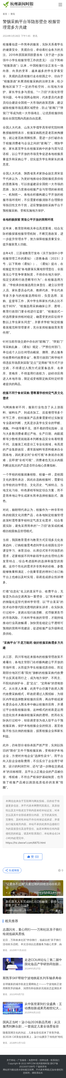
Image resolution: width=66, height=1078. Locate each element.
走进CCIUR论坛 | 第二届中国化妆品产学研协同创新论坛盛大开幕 (43, 962)
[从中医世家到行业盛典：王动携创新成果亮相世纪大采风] (13, 1008)
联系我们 (55, 1060)
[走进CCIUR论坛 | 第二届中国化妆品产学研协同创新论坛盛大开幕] (13, 964)
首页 (5, 13)
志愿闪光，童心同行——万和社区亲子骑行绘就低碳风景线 (32, 932)
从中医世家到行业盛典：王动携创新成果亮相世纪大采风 (43, 1006)
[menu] (60, 4)
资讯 (35, 35)
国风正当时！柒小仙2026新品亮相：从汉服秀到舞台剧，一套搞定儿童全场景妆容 (31, 1024)
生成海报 (13, 870)
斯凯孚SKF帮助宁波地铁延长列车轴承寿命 (32, 978)
